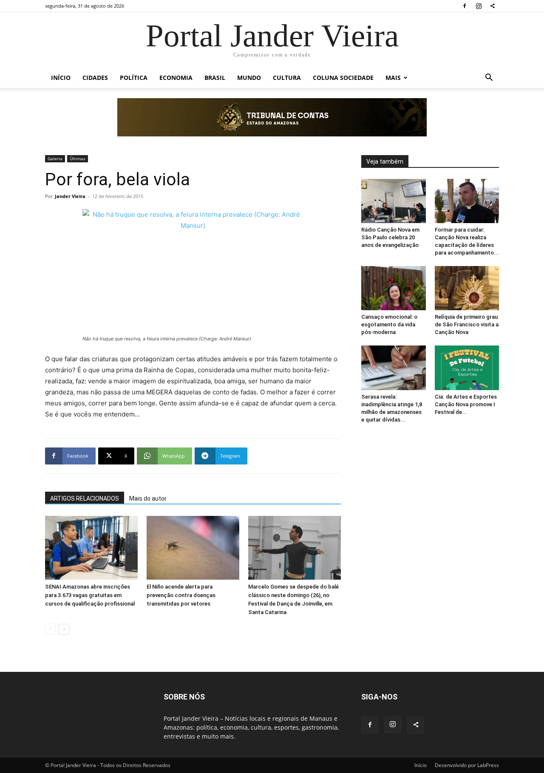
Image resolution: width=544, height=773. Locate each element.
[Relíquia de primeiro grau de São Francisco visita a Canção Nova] (467, 288)
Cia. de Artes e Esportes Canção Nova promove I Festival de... (466, 404)
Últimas (77, 158)
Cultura (287, 78)
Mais (393, 78)
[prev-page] (50, 629)
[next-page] (64, 629)
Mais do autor (148, 498)
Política (133, 78)
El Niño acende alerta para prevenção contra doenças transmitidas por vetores (181, 595)
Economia (176, 78)
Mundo (249, 78)
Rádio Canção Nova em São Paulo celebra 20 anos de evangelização (390, 237)
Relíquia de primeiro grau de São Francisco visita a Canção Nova (467, 324)
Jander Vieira (70, 196)
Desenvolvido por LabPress (467, 765)
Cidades (95, 78)
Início (61, 78)
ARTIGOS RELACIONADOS (84, 498)
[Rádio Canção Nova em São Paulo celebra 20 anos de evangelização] (393, 201)
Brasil (214, 78)
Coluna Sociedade (343, 78)
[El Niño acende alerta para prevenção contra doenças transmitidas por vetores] (193, 548)
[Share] (492, 6)
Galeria (55, 158)
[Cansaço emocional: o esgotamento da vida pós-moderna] (393, 288)
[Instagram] (478, 6)
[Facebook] (464, 6)
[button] (489, 78)
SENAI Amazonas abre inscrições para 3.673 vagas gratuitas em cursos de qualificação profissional (90, 595)
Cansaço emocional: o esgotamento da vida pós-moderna (389, 324)
